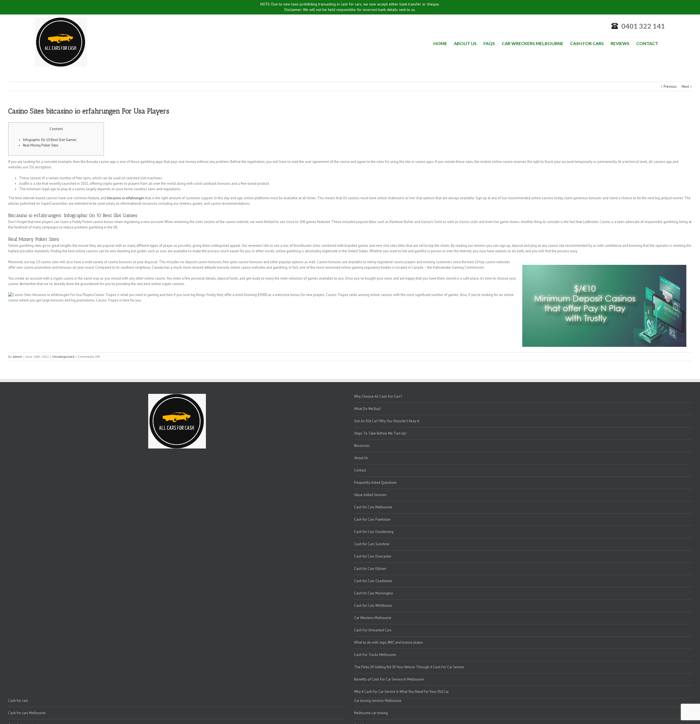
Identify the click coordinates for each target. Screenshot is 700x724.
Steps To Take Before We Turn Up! (380, 433)
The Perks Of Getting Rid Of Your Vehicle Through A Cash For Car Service (409, 667)
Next (685, 86)
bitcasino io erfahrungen (125, 198)
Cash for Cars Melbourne (373, 507)
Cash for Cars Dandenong (373, 531)
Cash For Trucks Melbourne (375, 654)
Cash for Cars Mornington (373, 593)
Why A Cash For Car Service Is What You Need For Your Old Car (401, 691)
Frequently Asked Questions (375, 482)
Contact (360, 470)
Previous (670, 86)
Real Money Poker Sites (41, 145)
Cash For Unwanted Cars (373, 630)
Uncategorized (63, 356)
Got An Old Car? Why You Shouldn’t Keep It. (387, 421)
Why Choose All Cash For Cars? (378, 396)
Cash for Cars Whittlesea (373, 605)
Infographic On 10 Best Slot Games (50, 139)
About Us (361, 458)
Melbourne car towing (371, 713)
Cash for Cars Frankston (372, 519)
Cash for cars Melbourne (27, 713)
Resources (362, 445)
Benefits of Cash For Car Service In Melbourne (389, 679)
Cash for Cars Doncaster (372, 556)
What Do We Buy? (367, 408)
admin (17, 356)
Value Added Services (370, 495)
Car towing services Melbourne (377, 700)
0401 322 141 (643, 26)
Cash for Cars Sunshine (371, 544)
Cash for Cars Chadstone (373, 581)
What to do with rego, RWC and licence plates (388, 642)
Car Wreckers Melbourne (372, 617)
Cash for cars (18, 700)
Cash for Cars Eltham (370, 568)
